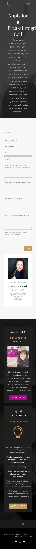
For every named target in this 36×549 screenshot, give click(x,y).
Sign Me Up (18, 397)
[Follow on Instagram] (20, 541)
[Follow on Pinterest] (16, 541)
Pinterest (18, 299)
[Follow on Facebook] (12, 541)
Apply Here (18, 506)
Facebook (18, 296)
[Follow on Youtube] (24, 541)
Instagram (18, 298)
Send (28, 248)
